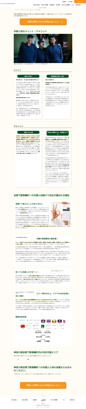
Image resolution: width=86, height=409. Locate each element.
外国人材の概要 (44, 5)
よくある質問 (70, 1)
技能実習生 (52, 5)
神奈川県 (31, 9)
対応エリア (23, 9)
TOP (83, 404)
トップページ (17, 9)
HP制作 (43, 407)
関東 (27, 9)
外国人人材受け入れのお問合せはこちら (43, 385)
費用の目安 (78, 5)
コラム (72, 5)
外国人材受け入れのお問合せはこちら (43, 22)
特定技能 (58, 5)
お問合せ (79, 1)
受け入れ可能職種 (66, 5)
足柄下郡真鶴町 (37, 9)
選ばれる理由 (37, 5)
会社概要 (64, 1)
